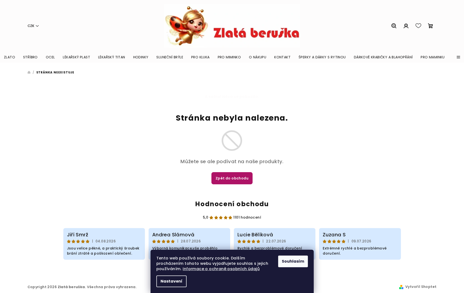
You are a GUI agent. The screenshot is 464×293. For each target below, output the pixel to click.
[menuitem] (9, 57)
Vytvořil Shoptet (420, 286)
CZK (31, 25)
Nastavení (171, 281)
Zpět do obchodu (232, 178)
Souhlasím (293, 261)
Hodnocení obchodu (232, 204)
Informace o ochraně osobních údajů (221, 269)
